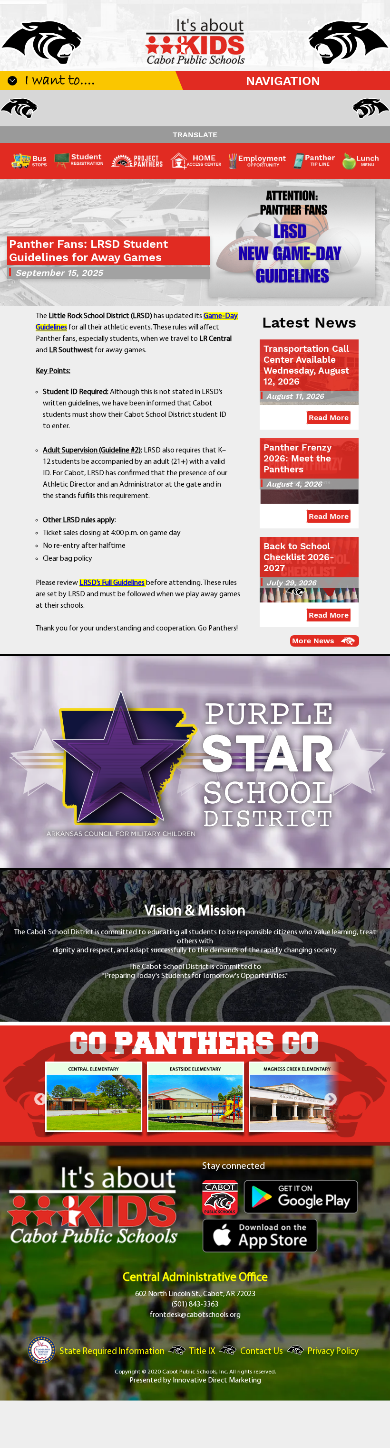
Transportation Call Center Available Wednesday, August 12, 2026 (306, 365)
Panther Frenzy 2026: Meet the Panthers (297, 458)
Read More (329, 417)
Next (330, 1099)
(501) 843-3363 (195, 1304)
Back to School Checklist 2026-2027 (298, 557)
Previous (40, 1099)
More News (313, 640)
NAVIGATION (283, 81)
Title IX (202, 1351)
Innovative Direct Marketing (217, 1380)
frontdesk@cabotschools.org (195, 1315)
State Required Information (112, 1351)
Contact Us (261, 1351)
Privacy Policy (333, 1351)
